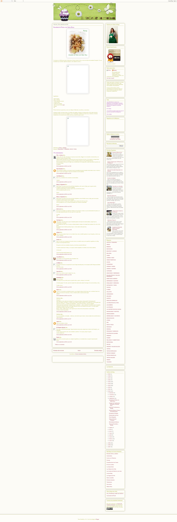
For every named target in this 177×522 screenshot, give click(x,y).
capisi (57, 321)
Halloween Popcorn (111, 220)
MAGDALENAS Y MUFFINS (113, 311)
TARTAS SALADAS (111, 357)
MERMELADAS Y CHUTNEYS (113, 315)
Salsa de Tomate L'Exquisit (112, 419)
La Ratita (58, 262)
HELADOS (109, 296)
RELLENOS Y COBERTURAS (113, 340)
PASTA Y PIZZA (73, 149)
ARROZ (108, 244)
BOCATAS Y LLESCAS (112, 251)
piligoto (58, 232)
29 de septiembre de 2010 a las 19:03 (64, 274)
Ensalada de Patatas (113, 413)
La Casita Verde (110, 466)
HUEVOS (109, 298)
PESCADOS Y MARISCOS (112, 331)
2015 (109, 381)
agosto (111, 427)
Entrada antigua (98, 350)
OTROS (108, 320)
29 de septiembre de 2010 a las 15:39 (64, 254)
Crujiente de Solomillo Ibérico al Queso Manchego (117, 228)
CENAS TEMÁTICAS (111, 259)
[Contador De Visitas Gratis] (115, 137)
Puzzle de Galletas (111, 178)
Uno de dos (109, 484)
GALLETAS (109, 291)
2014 (109, 383)
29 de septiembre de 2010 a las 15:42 (64, 260)
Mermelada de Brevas (114, 422)
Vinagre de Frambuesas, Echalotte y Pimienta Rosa (114, 404)
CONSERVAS (109, 264)
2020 (109, 376)
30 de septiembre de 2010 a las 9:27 (63, 318)
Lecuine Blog (109, 473)
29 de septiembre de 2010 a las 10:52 (64, 206)
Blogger (97, 519)
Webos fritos (109, 486)
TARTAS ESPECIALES (111, 351)
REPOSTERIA (110, 342)
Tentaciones (109, 482)
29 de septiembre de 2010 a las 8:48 (63, 166)
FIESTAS (109, 287)
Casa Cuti (58, 271)
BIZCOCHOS (109, 248)
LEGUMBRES (110, 304)
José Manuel (59, 176)
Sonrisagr (58, 220)
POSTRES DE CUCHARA (112, 333)
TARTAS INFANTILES (111, 355)
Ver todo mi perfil (110, 78)
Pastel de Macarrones (117, 152)
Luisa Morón (59, 256)
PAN (107, 322)
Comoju (108, 460)
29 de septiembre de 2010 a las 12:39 (64, 217)
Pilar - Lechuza (59, 155)
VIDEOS (108, 359)
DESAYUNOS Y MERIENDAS (113, 273)
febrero (111, 438)
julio (110, 429)
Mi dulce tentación (111, 480)
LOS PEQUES (110, 307)
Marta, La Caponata (60, 184)
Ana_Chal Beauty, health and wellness (115, 493)
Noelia (57, 337)
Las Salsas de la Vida (111, 469)
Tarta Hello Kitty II (111, 202)
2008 (109, 444)
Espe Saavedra (59, 168)
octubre (111, 396)
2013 (109, 385)
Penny (115, 70)
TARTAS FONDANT (111, 353)
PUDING (108, 337)
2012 (109, 387)
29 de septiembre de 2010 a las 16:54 (64, 268)
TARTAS (108, 348)
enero (110, 440)
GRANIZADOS (110, 294)
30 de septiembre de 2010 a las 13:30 (64, 324)
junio (110, 431)
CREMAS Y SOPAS (111, 266)
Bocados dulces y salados (112, 453)
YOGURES (109, 362)
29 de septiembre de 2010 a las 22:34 (64, 295)
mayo (110, 433)
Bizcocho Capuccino (111, 195)
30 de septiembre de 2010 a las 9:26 (63, 311)
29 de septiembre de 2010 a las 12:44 (64, 229)
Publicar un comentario (59, 344)
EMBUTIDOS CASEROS (112, 278)
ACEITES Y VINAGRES (112, 242)
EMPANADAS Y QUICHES (112, 280)
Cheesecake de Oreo (113, 415)
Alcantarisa (58, 277)
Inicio (79, 350)
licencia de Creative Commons (114, 504)
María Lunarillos (110, 477)
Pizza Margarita (112, 417)
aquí (63, 104)
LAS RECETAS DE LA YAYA (113, 302)
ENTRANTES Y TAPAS (112, 285)
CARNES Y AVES (110, 257)
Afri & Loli (58, 209)
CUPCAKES (109, 270)
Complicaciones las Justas (112, 462)
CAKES (108, 255)
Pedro (57, 289)
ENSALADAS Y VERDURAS (63, 149)
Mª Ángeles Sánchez (60, 327)
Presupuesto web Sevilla (115, 139)
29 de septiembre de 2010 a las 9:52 (63, 173)
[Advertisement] (61, 359)
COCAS (108, 262)
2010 (109, 391)
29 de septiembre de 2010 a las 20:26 (64, 287)
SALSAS (108, 344)
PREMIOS (109, 335)
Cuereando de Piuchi (111, 495)
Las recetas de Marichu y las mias (114, 471)
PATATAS (109, 329)
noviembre (111, 394)
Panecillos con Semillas (117, 186)
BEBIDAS (109, 246)
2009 (109, 443)
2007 (109, 446)
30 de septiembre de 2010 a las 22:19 (64, 341)
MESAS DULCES (110, 318)
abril (110, 435)
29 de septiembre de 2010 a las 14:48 (64, 237)
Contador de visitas (115, 138)
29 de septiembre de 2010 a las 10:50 (64, 194)
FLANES (108, 289)
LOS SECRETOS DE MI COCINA (114, 309)
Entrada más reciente (58, 350)
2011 (109, 389)
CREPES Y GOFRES (111, 268)
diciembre (111, 392)
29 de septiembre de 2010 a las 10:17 (64, 181)
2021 (109, 374)
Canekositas (109, 455)
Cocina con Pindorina (111, 458)
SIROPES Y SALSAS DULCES (113, 346)
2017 (109, 378)
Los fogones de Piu (111, 475)
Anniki (57, 239)
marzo (110, 436)
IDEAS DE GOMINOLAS (112, 300)
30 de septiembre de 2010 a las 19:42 (64, 334)
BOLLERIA (109, 253)
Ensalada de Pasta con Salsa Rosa (114, 400)
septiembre (111, 398)
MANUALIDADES (110, 313)
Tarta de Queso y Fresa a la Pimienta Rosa (114, 411)
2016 (109, 379)
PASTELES (109, 326)
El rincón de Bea (110, 464)
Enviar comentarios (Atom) (80, 354)
